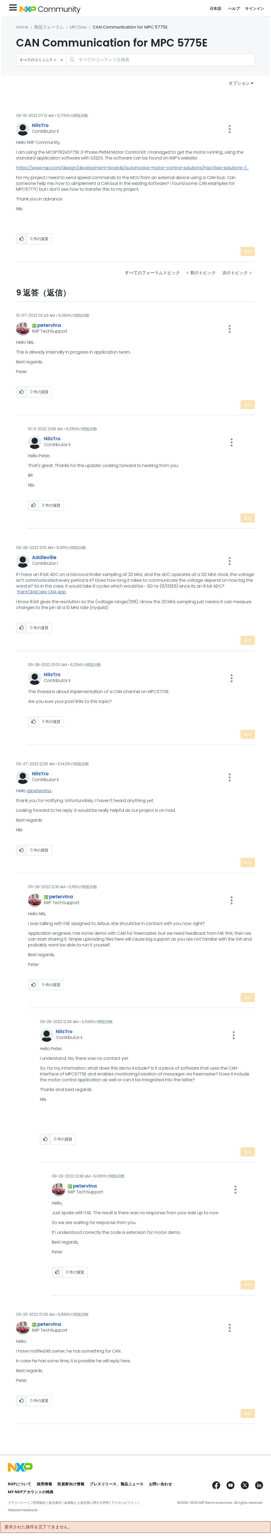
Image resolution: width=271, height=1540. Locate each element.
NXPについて (19, 1484)
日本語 (216, 8)
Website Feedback (22, 1510)
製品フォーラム (49, 27)
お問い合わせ (160, 1484)
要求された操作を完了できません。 (38, 1527)
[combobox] (160, 59)
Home (22, 27)
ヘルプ (234, 8)
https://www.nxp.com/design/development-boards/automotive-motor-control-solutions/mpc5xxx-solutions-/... (132, 168)
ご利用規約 (38, 1502)
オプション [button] (239, 83)
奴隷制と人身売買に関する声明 (86, 1502)
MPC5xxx (78, 27)
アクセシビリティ (124, 1502)
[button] (229, 129)
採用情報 (44, 1484)
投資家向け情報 (70, 1484)
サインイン (254, 8)
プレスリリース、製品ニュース (117, 1484)
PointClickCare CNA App (41, 592)
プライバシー (17, 1502)
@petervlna (39, 791)
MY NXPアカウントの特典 (31, 1492)
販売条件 (55, 1502)
